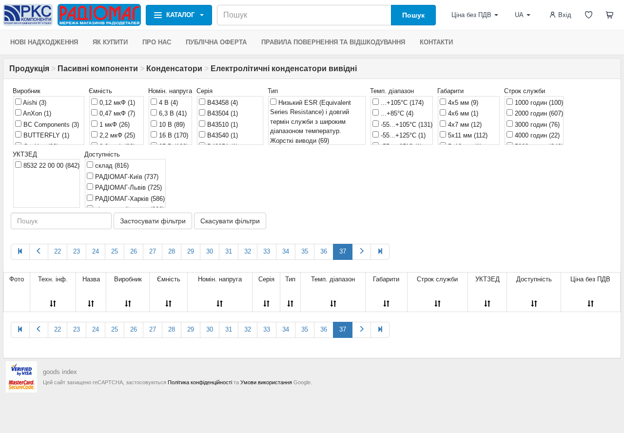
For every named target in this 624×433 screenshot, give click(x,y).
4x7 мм (464, 124)
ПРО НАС (156, 42)
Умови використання (266, 382)
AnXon (36, 113)
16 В (172, 135)
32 (247, 251)
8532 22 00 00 (50, 165)
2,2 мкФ (116, 135)
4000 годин (536, 135)
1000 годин (538, 102)
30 (209, 251)
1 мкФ (114, 124)
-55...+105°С (405, 124)
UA (519, 15)
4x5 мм (462, 102)
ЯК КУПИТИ (110, 42)
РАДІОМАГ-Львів (127, 187)
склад (111, 165)
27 (152, 251)
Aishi (33, 102)
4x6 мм (462, 113)
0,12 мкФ (116, 102)
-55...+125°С (402, 135)
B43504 (221, 113)
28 (171, 251)
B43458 (221, 102)
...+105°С (401, 102)
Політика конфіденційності (200, 382)
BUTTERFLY (45, 135)
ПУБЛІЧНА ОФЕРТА (216, 42)
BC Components (50, 124)
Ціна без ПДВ (471, 15)
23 (76, 251)
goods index (60, 371)
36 (323, 251)
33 (266, 251)
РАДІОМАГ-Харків (129, 198)
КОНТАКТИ (436, 42)
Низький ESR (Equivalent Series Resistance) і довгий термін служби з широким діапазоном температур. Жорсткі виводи (310, 121)
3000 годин (536, 124)
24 (95, 251)
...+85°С (396, 113)
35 (304, 251)
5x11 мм (467, 135)
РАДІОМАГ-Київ (125, 176)
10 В (171, 124)
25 (114, 251)
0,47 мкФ (116, 113)
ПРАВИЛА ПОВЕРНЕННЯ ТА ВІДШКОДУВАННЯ (333, 42)
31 (228, 251)
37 (342, 251)
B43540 (221, 135)
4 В (167, 102)
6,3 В (172, 113)
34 (285, 251)
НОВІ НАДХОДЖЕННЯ (44, 42)
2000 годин (538, 113)
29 (190, 251)
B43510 (221, 124)
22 (57, 251)
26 (133, 251)
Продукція (29, 68)
